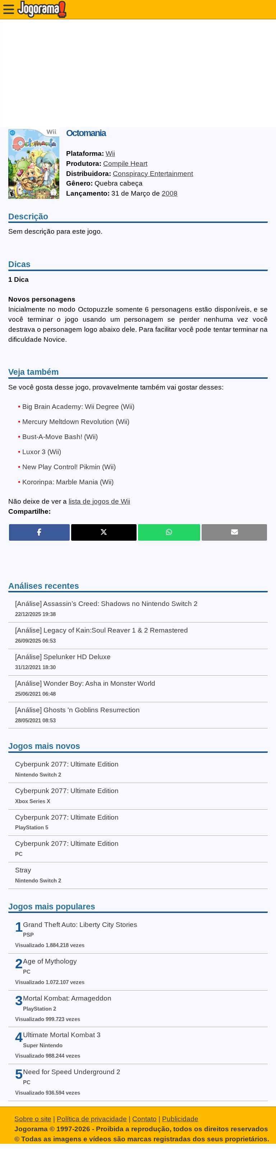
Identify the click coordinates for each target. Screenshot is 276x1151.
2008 (170, 193)
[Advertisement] (138, 73)
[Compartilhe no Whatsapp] (169, 532)
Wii (110, 153)
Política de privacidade (92, 1119)
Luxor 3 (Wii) (41, 452)
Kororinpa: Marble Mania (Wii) (68, 482)
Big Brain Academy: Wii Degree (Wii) (78, 406)
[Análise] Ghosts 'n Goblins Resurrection (77, 710)
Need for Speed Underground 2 (71, 1072)
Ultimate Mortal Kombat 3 (62, 1035)
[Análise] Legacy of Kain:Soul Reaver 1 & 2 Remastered (101, 630)
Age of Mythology (50, 961)
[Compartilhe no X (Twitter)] (104, 532)
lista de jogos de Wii (99, 501)
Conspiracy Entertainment (153, 173)
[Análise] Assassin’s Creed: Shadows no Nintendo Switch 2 (106, 603)
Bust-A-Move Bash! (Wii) (60, 437)
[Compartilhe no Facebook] (39, 532)
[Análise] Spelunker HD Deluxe (63, 657)
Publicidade (180, 1119)
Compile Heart (125, 163)
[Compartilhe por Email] (234, 532)
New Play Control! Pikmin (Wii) (69, 467)
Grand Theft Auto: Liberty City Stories (80, 924)
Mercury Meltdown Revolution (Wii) (75, 421)
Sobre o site (32, 1119)
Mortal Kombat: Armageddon (67, 998)
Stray (23, 870)
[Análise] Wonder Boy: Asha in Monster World (85, 683)
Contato (144, 1119)
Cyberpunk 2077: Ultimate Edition (67, 764)
